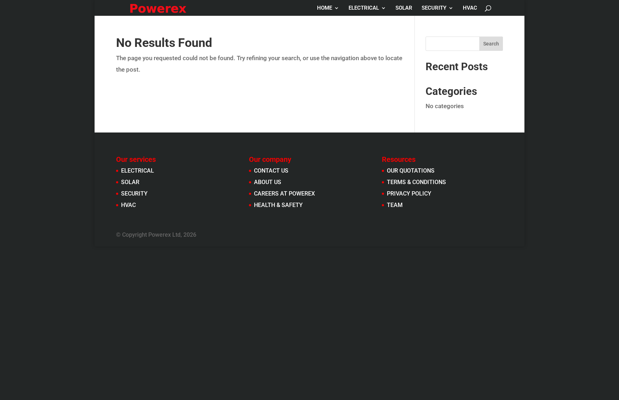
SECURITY (434, 8)
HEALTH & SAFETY (278, 205)
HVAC (470, 8)
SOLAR (403, 8)
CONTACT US (271, 170)
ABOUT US (267, 182)
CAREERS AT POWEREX (284, 193)
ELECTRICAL (364, 8)
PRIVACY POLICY (409, 193)
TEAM (395, 205)
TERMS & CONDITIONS (416, 182)
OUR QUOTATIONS (411, 170)
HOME (324, 8)
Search (491, 44)
